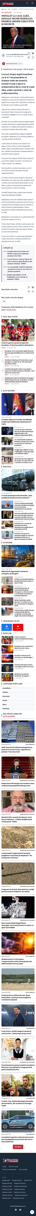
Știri (9, 9)
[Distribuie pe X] (33, 57)
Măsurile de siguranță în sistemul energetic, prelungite (14, 572)
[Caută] (27, 3)
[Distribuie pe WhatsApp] (28, 57)
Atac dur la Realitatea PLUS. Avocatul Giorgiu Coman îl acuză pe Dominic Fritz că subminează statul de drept (24, 516)
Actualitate (14, 9)
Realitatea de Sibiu (7, 1186)
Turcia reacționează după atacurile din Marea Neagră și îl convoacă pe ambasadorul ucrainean (24, 506)
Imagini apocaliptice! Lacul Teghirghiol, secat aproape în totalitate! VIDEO (17, 277)
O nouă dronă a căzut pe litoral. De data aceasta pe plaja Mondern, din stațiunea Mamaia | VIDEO (19, 261)
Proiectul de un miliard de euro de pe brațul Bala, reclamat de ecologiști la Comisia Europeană (16, 997)
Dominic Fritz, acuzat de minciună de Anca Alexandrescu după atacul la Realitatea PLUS (23, 526)
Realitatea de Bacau (7, 1195)
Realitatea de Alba (7, 1192)
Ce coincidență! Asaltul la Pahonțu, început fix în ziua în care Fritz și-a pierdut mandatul (20, 269)
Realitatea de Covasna (21, 54)
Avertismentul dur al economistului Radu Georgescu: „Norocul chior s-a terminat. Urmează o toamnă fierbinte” (23, 592)
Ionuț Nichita (30, 1028)
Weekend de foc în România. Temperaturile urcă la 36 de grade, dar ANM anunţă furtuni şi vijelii (16, 961)
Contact (4, 1166)
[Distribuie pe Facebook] (33, 53)
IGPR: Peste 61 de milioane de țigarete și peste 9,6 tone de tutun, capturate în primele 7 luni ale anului (16, 749)
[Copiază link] (28, 53)
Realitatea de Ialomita (19, 1183)
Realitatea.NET (6, 1180)
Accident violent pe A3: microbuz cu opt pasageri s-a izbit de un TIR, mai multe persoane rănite (19, 362)
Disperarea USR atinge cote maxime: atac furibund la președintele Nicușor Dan (17, 784)
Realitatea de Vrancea (19, 1192)
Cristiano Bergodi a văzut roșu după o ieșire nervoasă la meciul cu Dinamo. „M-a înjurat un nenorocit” (20, 371)
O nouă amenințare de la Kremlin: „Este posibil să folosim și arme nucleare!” (16, 497)
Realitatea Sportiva (17, 1180)
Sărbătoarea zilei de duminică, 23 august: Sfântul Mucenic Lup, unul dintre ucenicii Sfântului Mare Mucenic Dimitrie (19, 380)
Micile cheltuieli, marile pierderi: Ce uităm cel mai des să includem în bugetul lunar (24, 603)
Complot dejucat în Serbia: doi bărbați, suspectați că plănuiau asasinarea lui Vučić (18, 253)
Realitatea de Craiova (18, 1198)
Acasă (4, 9)
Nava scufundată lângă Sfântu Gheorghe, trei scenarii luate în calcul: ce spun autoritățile (17, 925)
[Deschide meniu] (32, 3)
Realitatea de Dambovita (21, 1195)
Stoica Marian (30, 744)
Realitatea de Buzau (19, 1189)
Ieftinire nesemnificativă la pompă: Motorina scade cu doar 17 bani (24, 581)
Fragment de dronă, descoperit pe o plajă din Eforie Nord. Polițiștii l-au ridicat (17, 890)
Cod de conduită (23, 1169)
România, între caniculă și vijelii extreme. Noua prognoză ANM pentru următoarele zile (19, 353)
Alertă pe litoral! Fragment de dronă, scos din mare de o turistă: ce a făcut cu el (24, 460)
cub (4, 301)
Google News (11, 309)
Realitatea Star (28, 1180)
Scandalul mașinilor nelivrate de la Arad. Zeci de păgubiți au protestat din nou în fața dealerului (17, 1139)
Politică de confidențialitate (9, 1169)
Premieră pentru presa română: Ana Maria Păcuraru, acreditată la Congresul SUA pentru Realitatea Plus (18, 1067)
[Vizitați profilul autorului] (3, 55)
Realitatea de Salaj (7, 1183)
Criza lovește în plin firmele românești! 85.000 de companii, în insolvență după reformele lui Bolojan (24, 613)
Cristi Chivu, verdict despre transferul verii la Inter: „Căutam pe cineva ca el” (16, 1032)
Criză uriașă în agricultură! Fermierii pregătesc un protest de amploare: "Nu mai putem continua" (16, 855)
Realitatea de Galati (7, 1189)
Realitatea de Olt (6, 1198)
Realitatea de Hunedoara (20, 1186)
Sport (6, 375)
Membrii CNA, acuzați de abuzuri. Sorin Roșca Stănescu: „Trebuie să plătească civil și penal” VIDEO (16, 819)
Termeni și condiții (13, 1166)
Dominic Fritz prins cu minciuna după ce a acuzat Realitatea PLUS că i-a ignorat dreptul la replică (24, 536)
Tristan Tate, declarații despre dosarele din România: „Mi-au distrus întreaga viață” (17, 1103)
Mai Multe (18, 1147)
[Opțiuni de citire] (32, 1212)
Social (3, 348)
